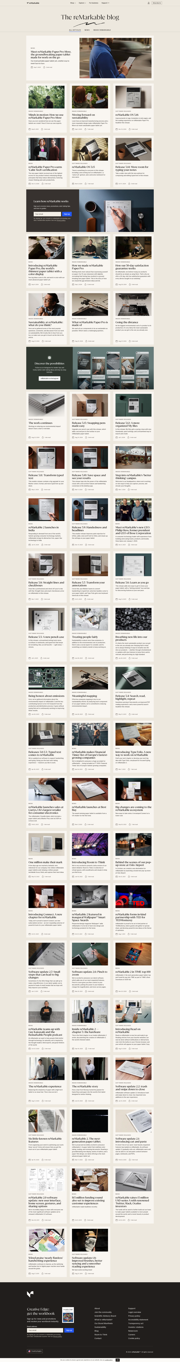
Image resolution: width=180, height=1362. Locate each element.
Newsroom (133, 1331)
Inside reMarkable (102, 30)
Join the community (103, 1312)
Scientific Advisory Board (105, 1316)
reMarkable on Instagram (49, 378)
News (87, 30)
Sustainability (100, 1327)
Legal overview (134, 1312)
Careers (131, 1334)
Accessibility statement (138, 1320)
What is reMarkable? (103, 1320)
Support (105, 3)
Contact (97, 1338)
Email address (32, 1326)
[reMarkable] (33, 3)
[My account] (149, 3)
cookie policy (109, 1360)
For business (93, 3)
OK (118, 1360)
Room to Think (100, 1334)
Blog (96, 1331)
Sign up (67, 214)
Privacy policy (61, 220)
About (97, 1308)
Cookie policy (134, 1338)
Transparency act (135, 1323)
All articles (75, 30)
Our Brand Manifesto (103, 1323)
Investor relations (135, 1327)
